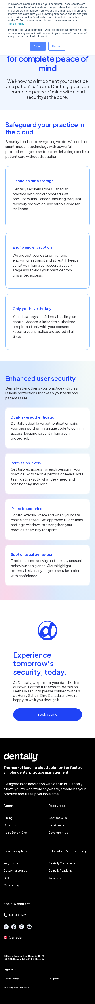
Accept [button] (38, 46)
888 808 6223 (18, 915)
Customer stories (15, 870)
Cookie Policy (16, 23)
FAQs (7, 878)
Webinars (55, 878)
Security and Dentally (16, 987)
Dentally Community (62, 863)
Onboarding (12, 885)
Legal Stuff (10, 969)
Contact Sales (58, 818)
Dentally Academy (60, 870)
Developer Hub (58, 832)
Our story (10, 825)
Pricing (8, 818)
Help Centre (57, 825)
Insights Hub (12, 863)
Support (54, 978)
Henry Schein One (15, 832)
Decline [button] (56, 46)
